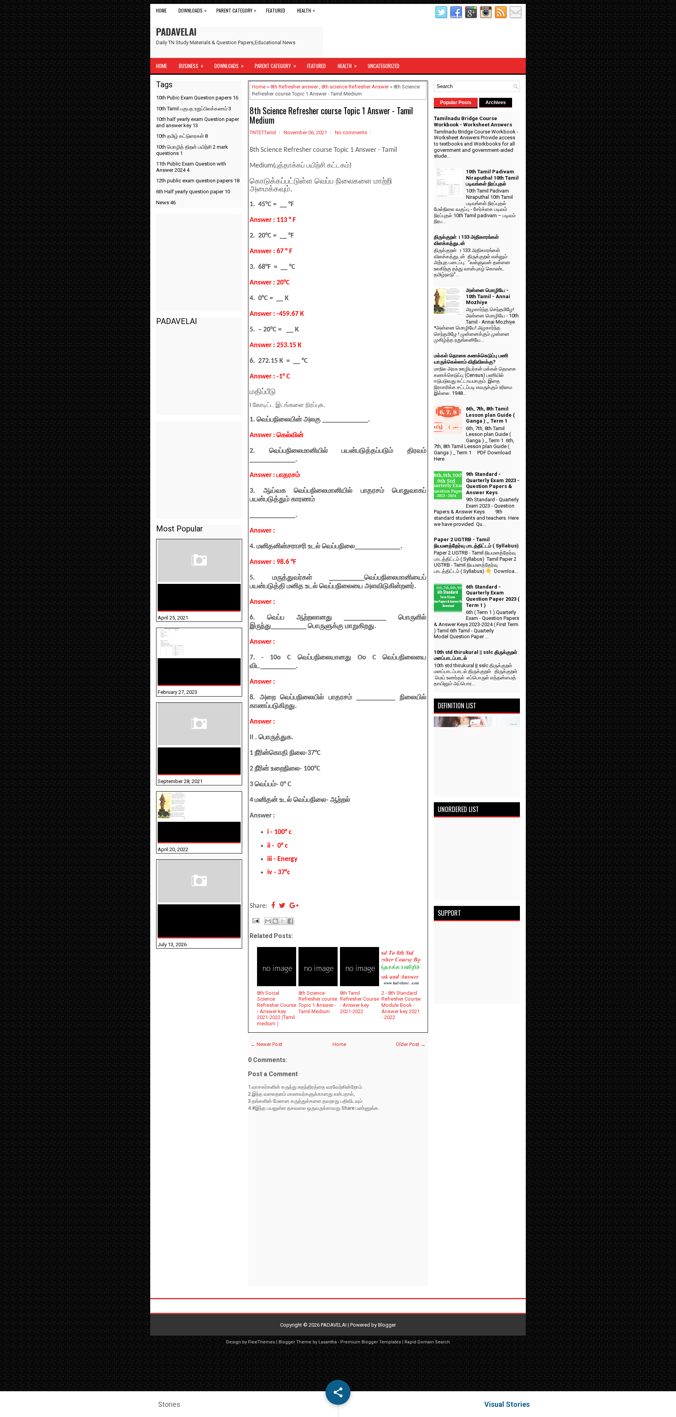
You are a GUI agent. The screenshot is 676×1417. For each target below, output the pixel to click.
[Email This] (268, 921)
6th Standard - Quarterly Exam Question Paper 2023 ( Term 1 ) (493, 596)
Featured (275, 10)
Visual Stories (507, 1404)
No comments (351, 132)
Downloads (192, 10)
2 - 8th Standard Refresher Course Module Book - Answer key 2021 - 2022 (401, 1005)
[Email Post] (255, 920)
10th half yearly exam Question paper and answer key (197, 122)
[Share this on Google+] (294, 906)
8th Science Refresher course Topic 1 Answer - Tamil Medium (331, 115)
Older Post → (411, 1044)
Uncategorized (383, 66)
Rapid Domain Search (427, 1342)
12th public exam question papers (197, 181)
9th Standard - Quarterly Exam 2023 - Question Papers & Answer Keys (493, 483)
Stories (169, 1404)
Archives (495, 102)
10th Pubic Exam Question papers (197, 98)
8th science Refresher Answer (355, 87)
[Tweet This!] (282, 906)
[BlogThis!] (275, 921)
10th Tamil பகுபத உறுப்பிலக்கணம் (193, 109)
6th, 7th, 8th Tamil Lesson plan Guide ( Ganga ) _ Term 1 (490, 415)
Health (306, 10)
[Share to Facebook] (290, 921)
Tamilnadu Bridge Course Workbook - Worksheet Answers (195, 597)
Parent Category (236, 10)
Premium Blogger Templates (370, 1342)
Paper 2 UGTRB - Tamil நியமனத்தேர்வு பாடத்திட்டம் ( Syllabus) (476, 543)
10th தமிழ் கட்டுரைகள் (182, 136)
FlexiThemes (261, 1342)
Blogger (387, 1325)
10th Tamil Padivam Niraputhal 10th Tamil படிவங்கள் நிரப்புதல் (192, 671)
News (166, 202)
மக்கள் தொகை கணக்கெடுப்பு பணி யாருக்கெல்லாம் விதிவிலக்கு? (187, 920)
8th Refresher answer (294, 87)
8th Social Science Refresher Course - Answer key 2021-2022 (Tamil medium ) (276, 1008)
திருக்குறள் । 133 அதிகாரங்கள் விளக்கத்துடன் (183, 760)
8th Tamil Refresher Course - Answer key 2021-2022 (359, 1002)
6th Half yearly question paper (193, 191)
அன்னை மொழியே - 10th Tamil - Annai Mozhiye (195, 832)
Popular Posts (455, 102)
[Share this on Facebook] (273, 906)
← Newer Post (266, 1044)
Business (191, 65)
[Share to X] (283, 921)
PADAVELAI (176, 31)
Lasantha (327, 1342)
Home (161, 10)
